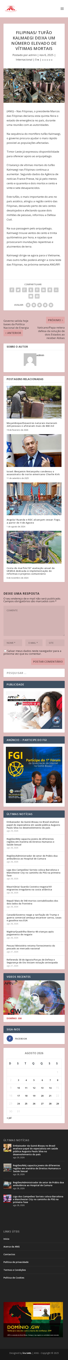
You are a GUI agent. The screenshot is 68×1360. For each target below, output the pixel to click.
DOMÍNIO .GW (14, 1018)
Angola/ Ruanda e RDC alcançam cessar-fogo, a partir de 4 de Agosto (34, 521)
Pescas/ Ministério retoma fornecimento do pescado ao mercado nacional (31, 947)
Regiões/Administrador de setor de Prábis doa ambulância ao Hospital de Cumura (32, 857)
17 (18, 1095)
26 (34, 1103)
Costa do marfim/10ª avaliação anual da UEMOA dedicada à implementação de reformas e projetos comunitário (31, 571)
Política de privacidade (15, 1262)
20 (42, 1095)
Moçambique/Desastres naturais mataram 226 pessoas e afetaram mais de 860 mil (32, 424)
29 (57, 1103)
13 (42, 1087)
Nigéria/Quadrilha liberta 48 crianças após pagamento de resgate (30, 933)
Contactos (9, 1254)
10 (18, 1087)
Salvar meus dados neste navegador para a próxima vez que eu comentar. (32, 652)
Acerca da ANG (11, 1246)
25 (26, 1103)
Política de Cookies (13, 1277)
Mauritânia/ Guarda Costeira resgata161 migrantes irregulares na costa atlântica (29, 888)
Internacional (24, 59)
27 (42, 1103)
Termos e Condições (14, 1269)
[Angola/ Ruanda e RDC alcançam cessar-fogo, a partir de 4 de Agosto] (34, 498)
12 (34, 1087)
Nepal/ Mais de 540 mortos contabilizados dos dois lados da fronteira (32, 902)
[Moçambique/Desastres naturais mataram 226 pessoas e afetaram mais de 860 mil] (34, 402)
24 (18, 1103)
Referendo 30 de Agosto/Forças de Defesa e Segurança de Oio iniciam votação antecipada (32, 961)
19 (34, 1095)
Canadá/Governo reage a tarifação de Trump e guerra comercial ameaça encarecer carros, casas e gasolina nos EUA (34, 917)
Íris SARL (27, 1353)
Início (6, 1238)
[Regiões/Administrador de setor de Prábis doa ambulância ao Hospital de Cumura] (7, 1184)
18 (26, 1095)
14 (50, 1087)
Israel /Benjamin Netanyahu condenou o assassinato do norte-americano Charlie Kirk (33, 473)
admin (32, 55)
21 (50, 1095)
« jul (9, 1117)
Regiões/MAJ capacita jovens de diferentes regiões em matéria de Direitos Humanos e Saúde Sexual (30, 841)
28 (50, 1103)
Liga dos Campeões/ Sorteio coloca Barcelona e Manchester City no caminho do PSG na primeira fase (33, 872)
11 (26, 1087)
